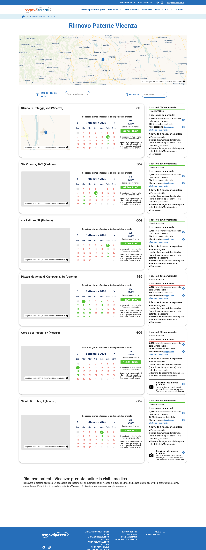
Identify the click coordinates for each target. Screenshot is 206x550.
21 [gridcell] (78, 144)
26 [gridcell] (108, 144)
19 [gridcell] (108, 140)
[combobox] (77, 94)
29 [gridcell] (84, 148)
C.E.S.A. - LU (159, 532)
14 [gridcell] (78, 140)
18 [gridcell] (101, 140)
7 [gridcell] (77, 136)
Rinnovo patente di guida (93, 9)
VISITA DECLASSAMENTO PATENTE (98, 543)
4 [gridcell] (101, 133)
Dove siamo (146, 9)
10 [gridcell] (95, 136)
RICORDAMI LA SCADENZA (126, 539)
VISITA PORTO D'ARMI (100, 547)
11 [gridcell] (101, 136)
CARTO (155, 81)
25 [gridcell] (101, 144)
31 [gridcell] (78, 133)
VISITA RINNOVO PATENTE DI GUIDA (97, 533)
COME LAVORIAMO (129, 537)
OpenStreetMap (166, 81)
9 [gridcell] (89, 136)
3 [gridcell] (95, 133)
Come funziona (131, 9)
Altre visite (112, 9)
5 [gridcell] (107, 133)
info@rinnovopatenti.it (175, 3)
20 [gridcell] (114, 140)
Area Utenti (143, 2)
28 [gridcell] (78, 148)
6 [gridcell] (113, 133)
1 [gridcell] (83, 133)
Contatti (179, 9)
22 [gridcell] (84, 144)
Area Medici (126, 2)
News (157, 9)
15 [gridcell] (84, 140)
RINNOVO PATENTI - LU (155, 534)
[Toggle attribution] (184, 81)
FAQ (167, 9)
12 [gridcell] (108, 136)
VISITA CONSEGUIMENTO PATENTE (98, 538)
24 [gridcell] (95, 144)
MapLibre (145, 81)
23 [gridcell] (90, 144)
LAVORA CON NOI (129, 532)
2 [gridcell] (89, 133)
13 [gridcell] (114, 136)
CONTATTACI (131, 534)
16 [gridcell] (90, 140)
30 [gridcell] (90, 148)
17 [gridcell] (95, 140)
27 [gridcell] (114, 144)
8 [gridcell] (83, 136)
